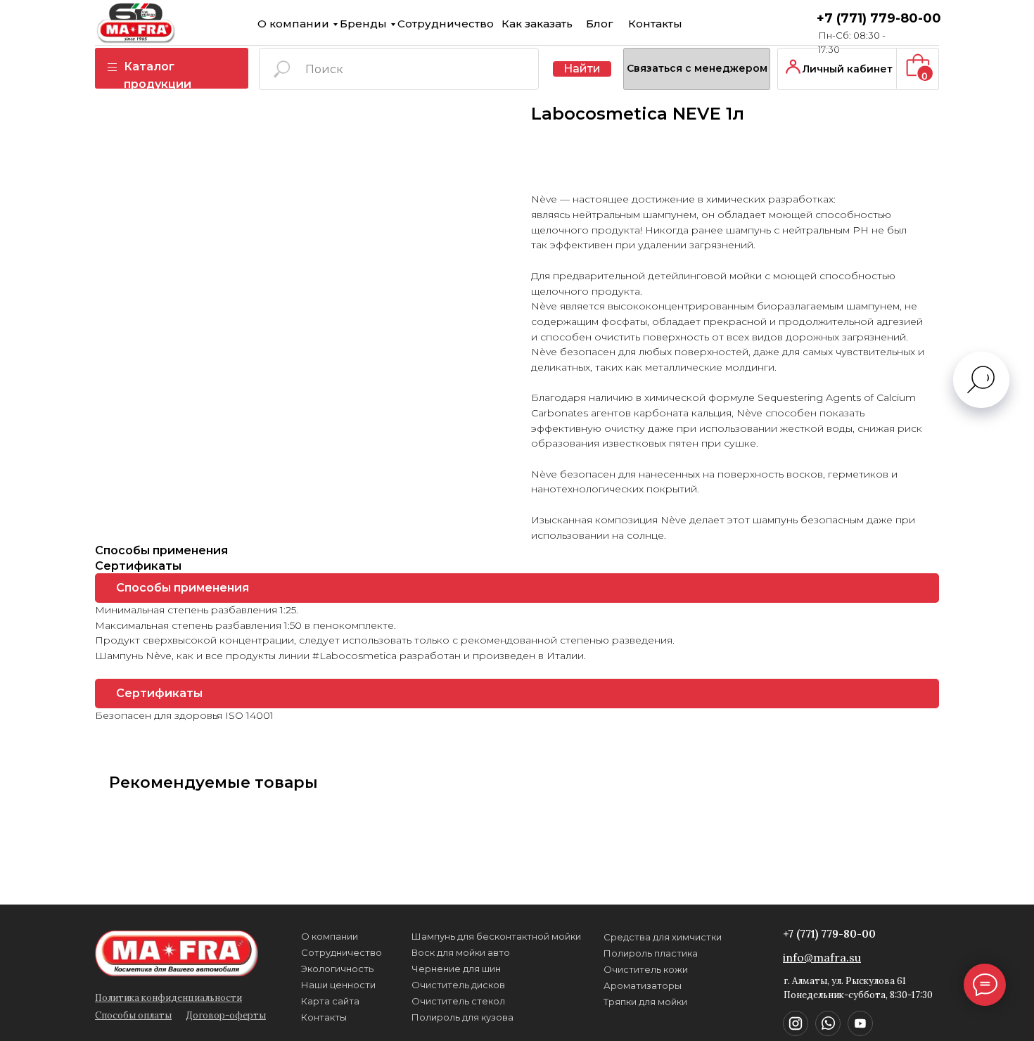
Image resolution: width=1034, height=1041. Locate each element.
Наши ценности (338, 984)
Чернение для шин (456, 968)
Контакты (655, 23)
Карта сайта (330, 1001)
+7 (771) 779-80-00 (879, 18)
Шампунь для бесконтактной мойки (496, 936)
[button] (696, 69)
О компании (293, 23)
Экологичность (337, 968)
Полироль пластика (651, 953)
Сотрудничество (445, 23)
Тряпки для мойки (645, 1001)
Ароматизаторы (643, 985)
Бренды (363, 23)
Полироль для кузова (462, 1017)
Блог (599, 23)
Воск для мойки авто (460, 952)
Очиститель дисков (458, 984)
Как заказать (537, 23)
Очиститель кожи (646, 969)
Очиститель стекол (458, 1001)
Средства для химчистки (663, 937)
